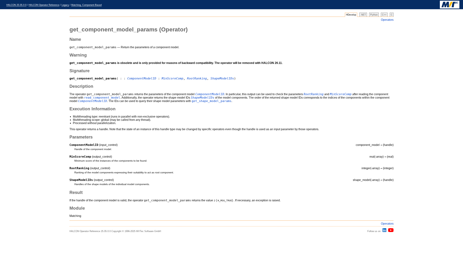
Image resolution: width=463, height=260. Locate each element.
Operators (387, 19)
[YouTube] (390, 231)
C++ (384, 14)
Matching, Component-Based (86, 5)
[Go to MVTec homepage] (449, 7)
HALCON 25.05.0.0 (16, 5)
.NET (363, 14)
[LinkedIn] (384, 231)
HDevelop (351, 14)
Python (374, 14)
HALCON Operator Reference (44, 5)
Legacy (65, 5)
